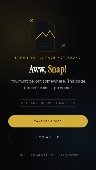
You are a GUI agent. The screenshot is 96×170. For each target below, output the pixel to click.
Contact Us (48, 137)
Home (20, 155)
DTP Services (69, 155)
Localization (42, 155)
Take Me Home (48, 121)
